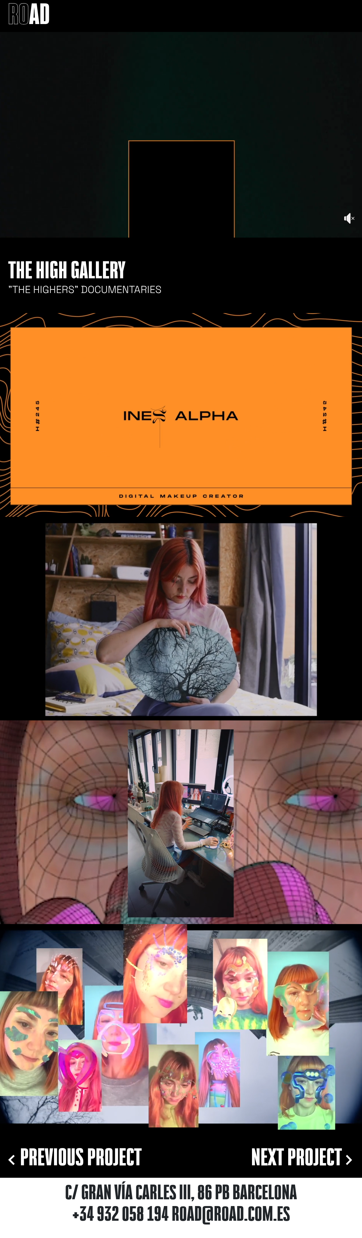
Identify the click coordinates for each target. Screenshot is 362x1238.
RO (29, 16)
